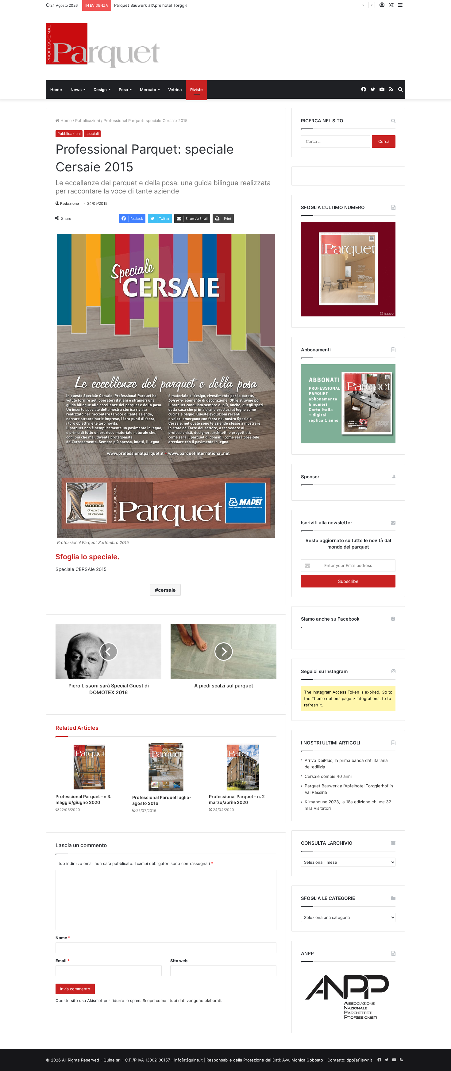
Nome (63, 937)
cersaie (167, 590)
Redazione (69, 203)
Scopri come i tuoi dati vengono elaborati (182, 1000)
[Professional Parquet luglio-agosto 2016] (166, 767)
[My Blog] (103, 45)
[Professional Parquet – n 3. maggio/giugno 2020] (89, 766)
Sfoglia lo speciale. (88, 557)
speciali (92, 133)
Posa (123, 89)
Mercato (148, 89)
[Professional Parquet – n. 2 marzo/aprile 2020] (242, 766)
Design (100, 89)
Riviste (196, 89)
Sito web (178, 960)
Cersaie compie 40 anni (328, 776)
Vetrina (175, 89)
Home (56, 89)
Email (63, 960)
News (76, 89)
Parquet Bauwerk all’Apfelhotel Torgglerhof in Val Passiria (168, 5)
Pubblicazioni (87, 120)
